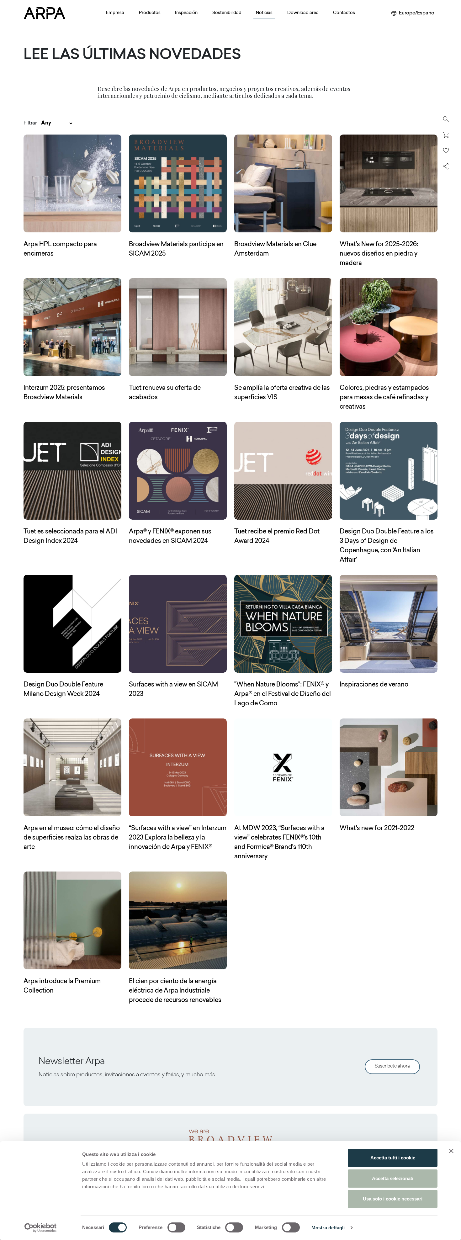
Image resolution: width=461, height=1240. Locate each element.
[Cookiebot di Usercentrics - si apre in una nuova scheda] (40, 1227)
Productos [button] (150, 13)
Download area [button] (303, 13)
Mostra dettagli (328, 1227)
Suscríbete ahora (392, 1066)
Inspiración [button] (186, 13)
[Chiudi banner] (451, 1151)
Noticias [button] (264, 13)
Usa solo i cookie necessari (392, 1198)
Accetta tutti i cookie (392, 1157)
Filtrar (30, 123)
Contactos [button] (344, 13)
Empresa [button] (115, 13)
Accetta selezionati (392, 1178)
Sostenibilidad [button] (226, 13)
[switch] (176, 1227)
